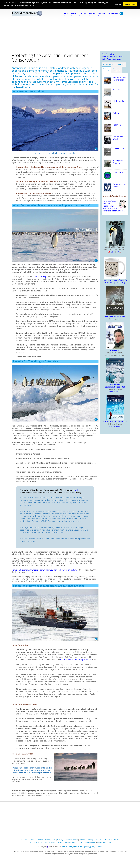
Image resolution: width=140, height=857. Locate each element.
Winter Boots (50, 842)
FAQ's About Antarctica (111, 59)
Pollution (116, 125)
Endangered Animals (117, 161)
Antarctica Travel (71, 840)
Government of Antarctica (119, 185)
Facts (54, 840)
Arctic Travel (107, 840)
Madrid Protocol (110, 208)
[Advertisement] (70, 34)
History (60, 840)
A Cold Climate (108, 64)
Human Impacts (106, 70)
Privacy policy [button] (30, 5)
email (99, 847)
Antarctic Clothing (86, 840)
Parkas (59, 842)
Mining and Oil (119, 101)
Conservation (118, 148)
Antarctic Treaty (39, 276)
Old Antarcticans (43, 840)
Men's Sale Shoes (104, 842)
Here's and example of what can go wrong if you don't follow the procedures (45, 570)
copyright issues (75, 847)
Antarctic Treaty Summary (110, 202)
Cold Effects (121, 64)
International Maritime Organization (75, 659)
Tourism (116, 89)
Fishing (115, 113)
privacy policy (89, 847)
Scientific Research (116, 70)
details (75, 490)
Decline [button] (118, 4)
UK (118, 252)
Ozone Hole (117, 172)
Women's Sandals (36, 842)
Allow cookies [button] (130, 4)
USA (112, 252)
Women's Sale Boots (72, 842)
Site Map (23, 840)
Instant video (115, 391)
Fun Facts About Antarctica (113, 56)
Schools (98, 840)
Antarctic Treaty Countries (114, 211)
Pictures (32, 840)
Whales (117, 840)
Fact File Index (108, 54)
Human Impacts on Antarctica (119, 78)
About (64, 847)
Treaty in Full (108, 206)
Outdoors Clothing (88, 842)
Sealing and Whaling (117, 137)
